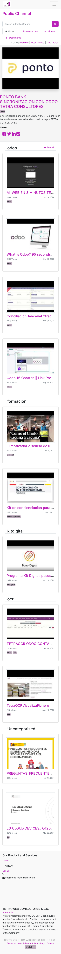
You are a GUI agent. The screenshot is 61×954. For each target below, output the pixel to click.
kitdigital (15, 531)
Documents (13, 37)
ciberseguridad (13, 517)
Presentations (29, 31)
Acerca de (7, 912)
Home (10, 31)
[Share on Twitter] (9, 134)
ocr (10, 599)
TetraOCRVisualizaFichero (28, 705)
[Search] (55, 24)
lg (8, 837)
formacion (17, 401)
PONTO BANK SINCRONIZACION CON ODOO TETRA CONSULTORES (29, 102)
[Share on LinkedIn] (14, 134)
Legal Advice (47, 943)
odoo (3, 111)
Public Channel (16, 13)
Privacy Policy (30, 943)
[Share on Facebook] (4, 134)
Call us (5, 870)
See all (50, 147)
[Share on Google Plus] (18, 134)
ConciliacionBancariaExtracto (31, 316)
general (10, 455)
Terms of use (14, 943)
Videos (49, 31)
